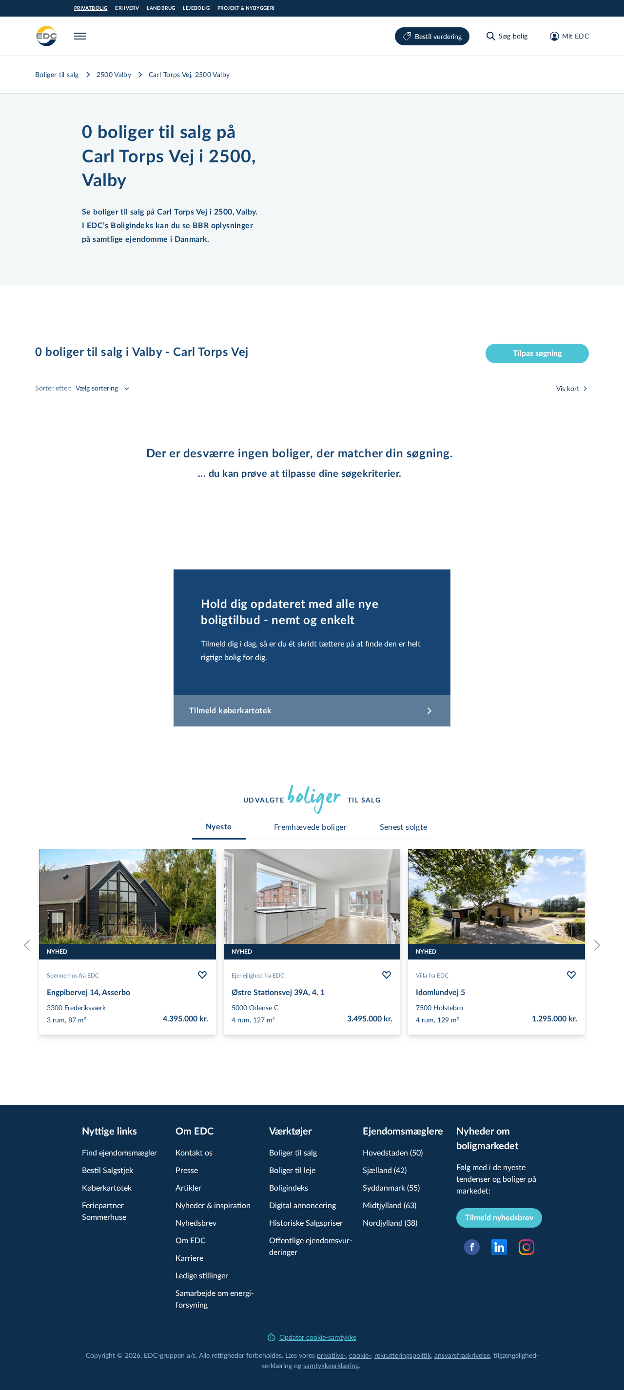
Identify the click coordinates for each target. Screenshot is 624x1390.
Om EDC (191, 1240)
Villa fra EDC (432, 975)
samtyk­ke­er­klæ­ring (331, 1365)
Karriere (189, 1257)
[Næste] (595, 945)
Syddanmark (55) (391, 1187)
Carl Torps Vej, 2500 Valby (189, 74)
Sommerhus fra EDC (73, 975)
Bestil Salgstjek (107, 1170)
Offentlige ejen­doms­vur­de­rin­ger (310, 1245)
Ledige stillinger (202, 1275)
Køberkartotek (107, 1187)
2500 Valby (114, 74)
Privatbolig (90, 8)
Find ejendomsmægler (119, 1152)
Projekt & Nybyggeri (246, 8)
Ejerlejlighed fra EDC (258, 975)
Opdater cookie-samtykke (317, 1337)
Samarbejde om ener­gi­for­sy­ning (215, 1298)
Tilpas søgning (537, 353)
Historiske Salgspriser (306, 1222)
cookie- (360, 1355)
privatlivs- (331, 1355)
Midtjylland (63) (389, 1205)
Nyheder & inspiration (213, 1205)
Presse (187, 1170)
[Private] (46, 36)
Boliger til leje (292, 1170)
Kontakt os (194, 1152)
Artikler (188, 1187)
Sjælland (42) (385, 1170)
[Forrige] (29, 945)
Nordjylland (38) (390, 1222)
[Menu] (82, 36)
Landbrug (161, 8)
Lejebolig (196, 8)
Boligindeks (288, 1187)
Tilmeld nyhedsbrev (499, 1218)
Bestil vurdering (438, 36)
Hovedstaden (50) (393, 1152)
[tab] (219, 827)
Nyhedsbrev (196, 1222)
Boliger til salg (57, 74)
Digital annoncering (302, 1205)
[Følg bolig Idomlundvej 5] (571, 975)
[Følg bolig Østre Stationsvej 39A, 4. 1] (386, 975)
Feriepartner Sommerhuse (104, 1210)
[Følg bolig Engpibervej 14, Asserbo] (202, 975)
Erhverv (127, 8)
